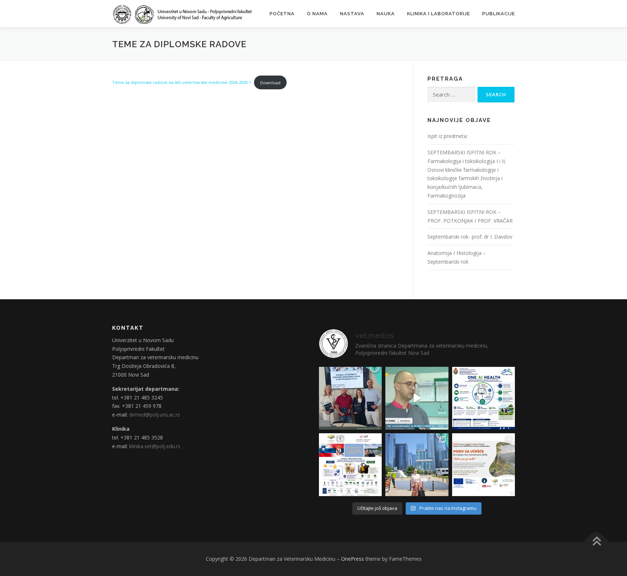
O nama (317, 13)
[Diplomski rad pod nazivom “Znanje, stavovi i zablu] (350, 398)
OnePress (352, 558)
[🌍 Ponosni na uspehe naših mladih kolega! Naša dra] (416, 464)
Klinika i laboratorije (438, 13)
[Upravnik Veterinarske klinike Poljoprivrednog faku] (416, 398)
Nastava (352, 13)
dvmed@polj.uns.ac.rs (154, 414)
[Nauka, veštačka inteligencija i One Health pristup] (483, 398)
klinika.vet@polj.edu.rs (154, 446)
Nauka (386, 13)
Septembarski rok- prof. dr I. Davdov (469, 236)
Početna (282, 13)
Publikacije (498, 13)
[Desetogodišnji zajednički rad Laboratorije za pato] (350, 464)
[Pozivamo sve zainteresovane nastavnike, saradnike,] (483, 464)
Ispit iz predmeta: (447, 136)
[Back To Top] (596, 542)
